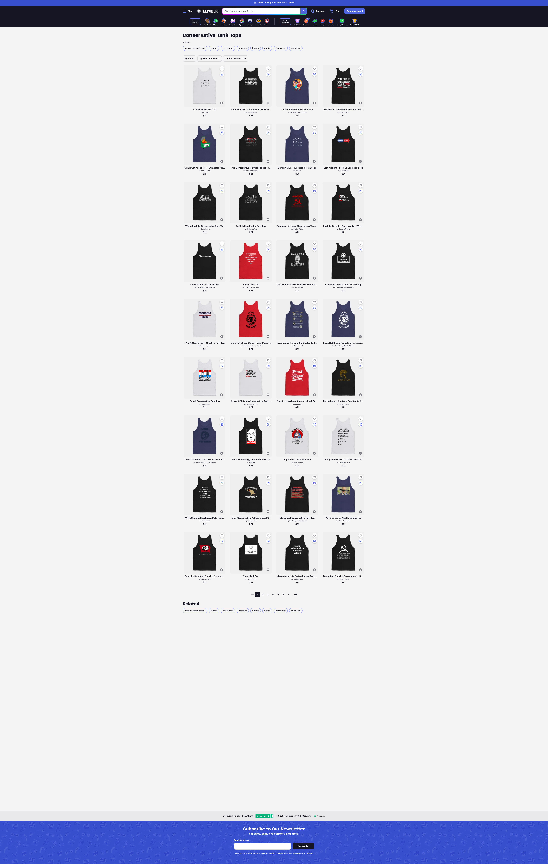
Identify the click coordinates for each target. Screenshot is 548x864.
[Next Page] (295, 594)
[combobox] (261, 11)
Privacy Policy (268, 853)
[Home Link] (207, 11)
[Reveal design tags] (221, 103)
